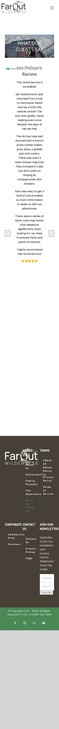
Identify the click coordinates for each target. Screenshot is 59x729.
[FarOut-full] (13, 2)
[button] (6, 69)
